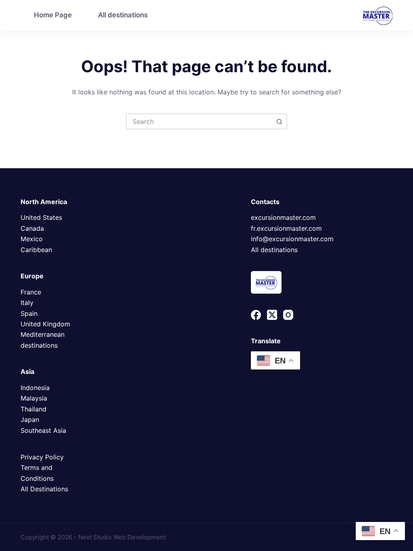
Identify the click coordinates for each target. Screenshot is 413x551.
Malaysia (34, 398)
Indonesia (35, 388)
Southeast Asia (43, 430)
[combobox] (199, 121)
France (31, 292)
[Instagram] (288, 315)
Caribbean (36, 250)
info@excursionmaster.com (292, 239)
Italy (27, 302)
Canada (32, 228)
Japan (30, 419)
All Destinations (44, 489)
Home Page (53, 15)
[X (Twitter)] (272, 315)
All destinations (123, 15)
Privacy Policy (42, 457)
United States (41, 217)
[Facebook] (256, 315)
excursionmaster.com (283, 217)
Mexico (32, 239)
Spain (29, 313)
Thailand (33, 409)
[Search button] (279, 121)
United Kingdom (45, 324)
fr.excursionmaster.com (286, 228)
